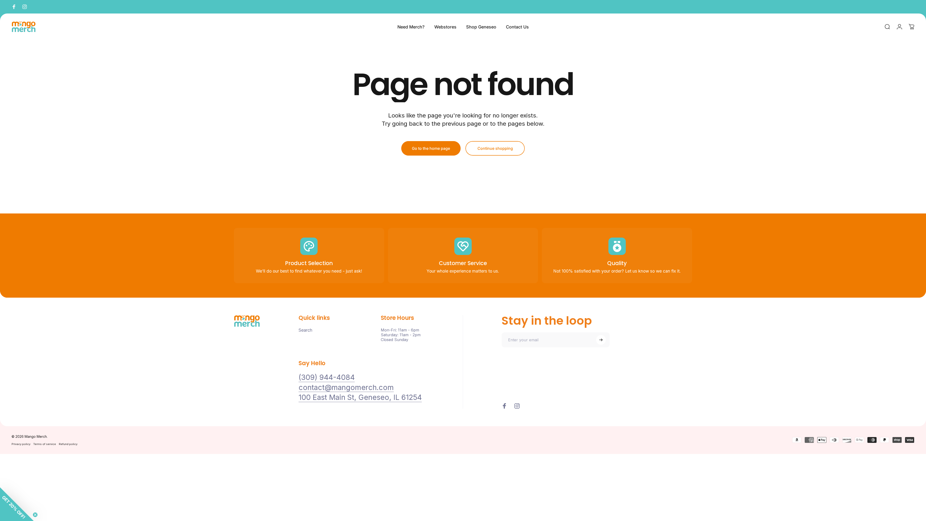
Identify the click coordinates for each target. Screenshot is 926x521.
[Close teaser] (35, 514)
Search (305, 330)
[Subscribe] (601, 340)
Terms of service (44, 444)
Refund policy (68, 444)
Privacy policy (21, 444)
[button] (17, 504)
